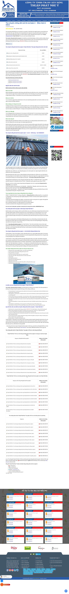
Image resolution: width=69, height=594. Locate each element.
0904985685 (55, 62)
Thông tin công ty (39, 562)
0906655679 (55, 27)
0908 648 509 (49, 514)
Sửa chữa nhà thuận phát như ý (56, 560)
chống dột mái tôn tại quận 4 (17, 82)
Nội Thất (24, 20)
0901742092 (52, 74)
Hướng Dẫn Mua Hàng (48, 572)
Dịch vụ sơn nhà (25, 560)
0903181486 (55, 53)
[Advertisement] (27, 481)
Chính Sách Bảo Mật (48, 570)
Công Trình (45, 20)
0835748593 (55, 103)
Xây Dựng (29, 20)
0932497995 (55, 49)
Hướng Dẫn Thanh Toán (28, 573)
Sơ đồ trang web (39, 560)
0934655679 (55, 31)
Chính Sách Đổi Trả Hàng (28, 572)
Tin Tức (49, 20)
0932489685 (55, 112)
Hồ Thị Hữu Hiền (11, 26)
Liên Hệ (59, 20)
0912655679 (11, 497)
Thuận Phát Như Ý (23, 327)
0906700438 (52, 68)
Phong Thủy (32, 570)
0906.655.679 (6, 584)
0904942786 (55, 94)
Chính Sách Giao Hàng (38, 572)
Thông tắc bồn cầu (25, 567)
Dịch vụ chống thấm (25, 562)
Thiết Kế (18, 20)
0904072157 (52, 90)
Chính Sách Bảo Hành (40, 570)
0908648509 (55, 40)
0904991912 (55, 84)
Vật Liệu (34, 20)
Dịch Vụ (13, 20)
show (11, 43)
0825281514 (30, 505)
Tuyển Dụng (55, 20)
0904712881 (55, 58)
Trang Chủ (9, 20)
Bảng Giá (39, 20)
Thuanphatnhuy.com (16, 469)
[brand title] (14, 548)
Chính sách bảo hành (40, 567)
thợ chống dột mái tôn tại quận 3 (17, 81)
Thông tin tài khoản (39, 564)
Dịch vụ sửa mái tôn (25, 564)
